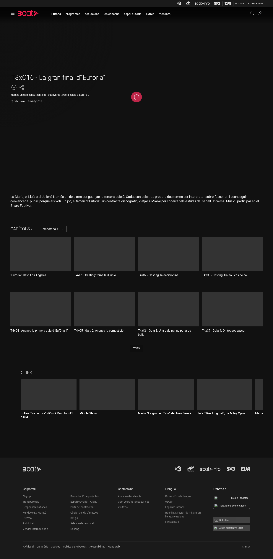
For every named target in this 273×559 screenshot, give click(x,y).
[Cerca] (254, 13)
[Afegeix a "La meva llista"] (14, 87)
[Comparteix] (21, 87)
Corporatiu (255, 3)
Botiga (239, 3)
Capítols (20, 228)
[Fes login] (260, 13)
